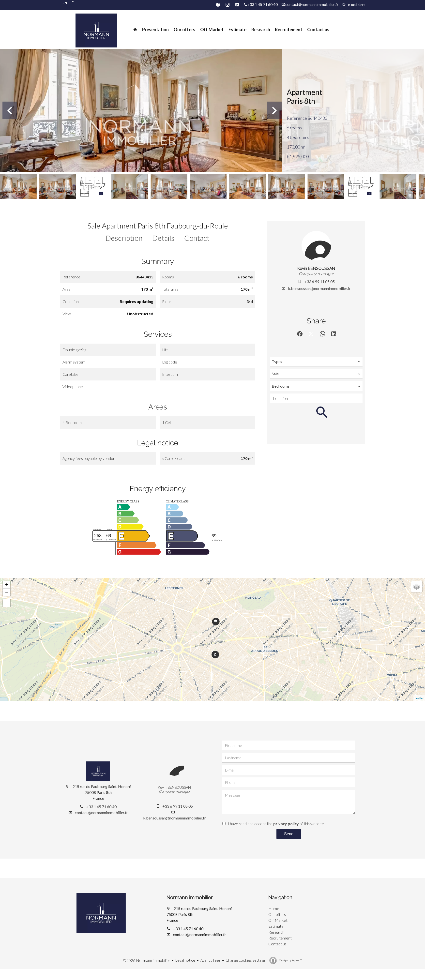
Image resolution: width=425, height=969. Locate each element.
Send (288, 834)
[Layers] (416, 586)
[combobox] (316, 361)
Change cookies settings (246, 960)
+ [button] (6, 585)
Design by (290, 960)
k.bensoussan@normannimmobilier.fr (319, 288)
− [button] (6, 592)
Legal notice (185, 960)
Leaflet (419, 698)
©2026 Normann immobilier (146, 960)
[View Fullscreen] (6, 603)
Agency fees (210, 960)
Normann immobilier (190, 897)
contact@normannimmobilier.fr (311, 4)
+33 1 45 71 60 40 (262, 4)
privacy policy (286, 823)
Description (124, 237)
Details (163, 237)
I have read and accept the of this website (276, 823)
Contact (197, 237)
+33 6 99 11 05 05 (319, 281)
